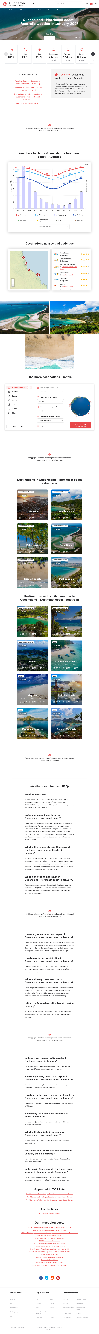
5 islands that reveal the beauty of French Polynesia (49, 1230)
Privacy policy (14, 1307)
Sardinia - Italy (67, 1313)
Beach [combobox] (41, 411)
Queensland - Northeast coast (51, 10)
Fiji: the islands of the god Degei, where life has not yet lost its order (49, 1227)
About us (12, 1299)
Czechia (78, 1313)
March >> (78, 38)
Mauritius (65, 1303)
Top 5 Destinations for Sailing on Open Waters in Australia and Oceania (49, 1197)
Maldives (65, 1299)
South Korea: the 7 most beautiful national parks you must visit (49, 1249)
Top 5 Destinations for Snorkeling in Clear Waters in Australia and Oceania (49, 1194)
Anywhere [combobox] (42, 392)
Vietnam (52, 1312)
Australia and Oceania (19, 10)
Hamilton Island (67, 267)
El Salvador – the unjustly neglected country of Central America (49, 1252)
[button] (13, 280)
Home (6, 10)
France (52, 1303)
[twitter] (47, 1278)
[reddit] (52, 1278)
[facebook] (41, 1278)
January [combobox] (41, 401)
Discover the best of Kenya (49, 1260)
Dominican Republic (68, 1307)
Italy (37, 1299)
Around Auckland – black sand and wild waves (49, 1238)
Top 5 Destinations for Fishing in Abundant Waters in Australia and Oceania (49, 1200)
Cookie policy (14, 1312)
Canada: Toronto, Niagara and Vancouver (49, 1257)
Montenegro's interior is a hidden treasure (49, 1262)
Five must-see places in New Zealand (49, 1235)
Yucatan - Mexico (81, 1299)
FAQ (11, 1316)
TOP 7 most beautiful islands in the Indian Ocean (49, 1243)
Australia (33, 10)
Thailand (38, 1303)
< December (34, 38)
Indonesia (39, 1317)
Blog (11, 1303)
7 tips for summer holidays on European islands (50, 1246)
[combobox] (56, 4)
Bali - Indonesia (67, 1317)
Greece (52, 1317)
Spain (37, 1307)
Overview (49, 34)
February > (64, 38)
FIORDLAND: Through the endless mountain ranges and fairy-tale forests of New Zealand (49, 1233)
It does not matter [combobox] (45, 420)
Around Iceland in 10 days (49, 1254)
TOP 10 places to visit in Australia (49, 1213)
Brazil (51, 1299)
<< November (19, 38)
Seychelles (79, 1303)
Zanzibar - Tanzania (82, 1317)
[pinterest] (58, 1278)
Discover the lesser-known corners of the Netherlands (49, 1265)
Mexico (52, 1307)
